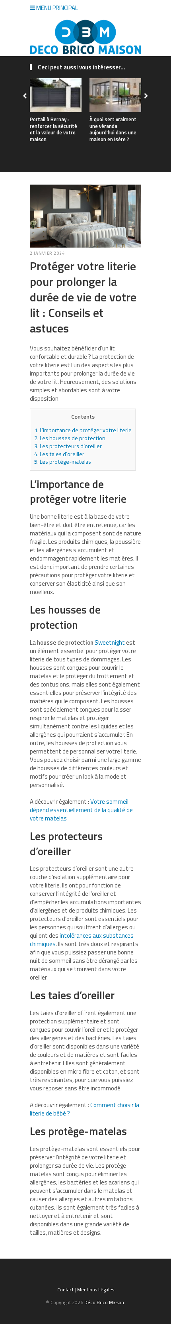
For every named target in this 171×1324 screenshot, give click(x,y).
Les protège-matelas (62, 461)
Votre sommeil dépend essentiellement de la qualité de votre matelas (81, 810)
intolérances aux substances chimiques (82, 939)
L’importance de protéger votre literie (83, 430)
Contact (65, 1289)
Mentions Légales (95, 1289)
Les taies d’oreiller (59, 454)
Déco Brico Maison (104, 1302)
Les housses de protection (69, 438)
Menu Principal (56, 7)
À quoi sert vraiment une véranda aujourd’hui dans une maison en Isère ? (112, 129)
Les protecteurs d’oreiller (68, 446)
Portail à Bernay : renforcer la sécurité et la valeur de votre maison (53, 129)
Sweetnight (110, 642)
